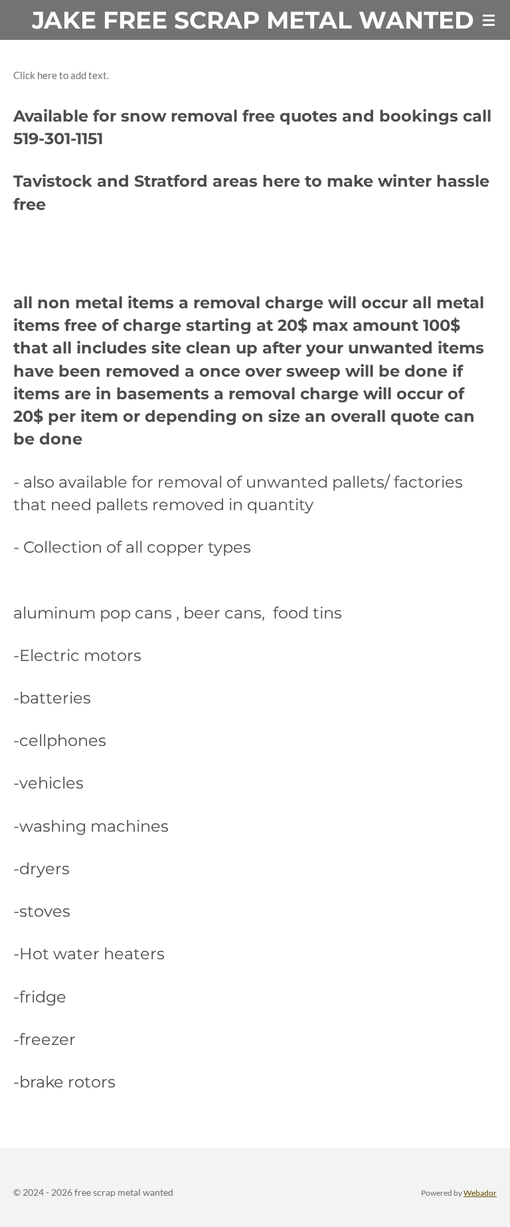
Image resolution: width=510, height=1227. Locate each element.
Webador (480, 1192)
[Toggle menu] (488, 20)
